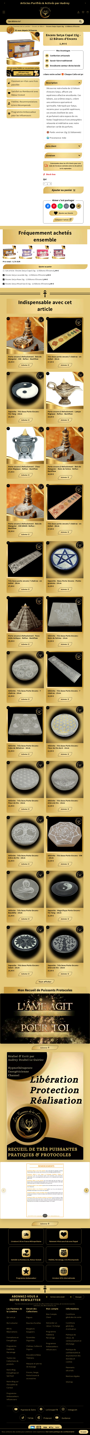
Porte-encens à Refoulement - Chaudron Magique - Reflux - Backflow (24, 467)
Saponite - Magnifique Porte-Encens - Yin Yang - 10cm (64, 911)
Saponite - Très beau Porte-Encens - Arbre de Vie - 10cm (63, 966)
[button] (4, 12)
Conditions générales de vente (73, 1315)
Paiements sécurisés (70, 1369)
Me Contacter (12, 1323)
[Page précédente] (3, 1190)
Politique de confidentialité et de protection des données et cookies (73, 1355)
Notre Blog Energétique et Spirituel (13, 1373)
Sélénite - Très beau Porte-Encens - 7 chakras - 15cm (64, 692)
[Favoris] (83, 12)
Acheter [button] (44, 1047)
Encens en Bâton (38, 26)
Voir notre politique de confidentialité (60, 1432)
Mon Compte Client (51, 1315)
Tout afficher (45, 981)
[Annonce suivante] (85, 3)
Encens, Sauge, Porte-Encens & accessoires (32, 1375)
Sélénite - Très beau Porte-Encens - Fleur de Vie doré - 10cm (63, 747)
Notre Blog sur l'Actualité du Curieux (13, 1384)
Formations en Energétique (13, 1339)
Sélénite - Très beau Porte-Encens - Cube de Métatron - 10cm (23, 747)
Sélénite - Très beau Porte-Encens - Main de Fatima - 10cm (63, 637)
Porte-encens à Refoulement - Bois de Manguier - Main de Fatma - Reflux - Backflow (64, 468)
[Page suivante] (86, 1190)
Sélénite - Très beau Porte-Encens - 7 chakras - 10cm (24, 692)
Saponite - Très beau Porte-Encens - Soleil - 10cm (24, 966)
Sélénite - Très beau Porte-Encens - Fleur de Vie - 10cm (23, 802)
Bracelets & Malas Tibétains (33, 1356)
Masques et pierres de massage (34, 1365)
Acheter (24, 365)
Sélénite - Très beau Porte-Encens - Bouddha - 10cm (23, 911)
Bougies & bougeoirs (30, 1330)
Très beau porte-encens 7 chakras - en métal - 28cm (64, 358)
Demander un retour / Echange (53, 1324)
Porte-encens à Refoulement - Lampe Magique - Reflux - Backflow (64, 413)
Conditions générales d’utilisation (71, 1326)
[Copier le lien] (78, 206)
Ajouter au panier (45, 266)
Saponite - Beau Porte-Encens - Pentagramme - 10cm (65, 582)
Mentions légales (73, 1376)
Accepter (83, 1432)
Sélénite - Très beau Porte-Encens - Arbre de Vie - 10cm (63, 802)
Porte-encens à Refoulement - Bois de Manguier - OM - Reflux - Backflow (25, 358)
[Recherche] (80, 21)
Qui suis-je (11, 1317)
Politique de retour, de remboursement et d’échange (73, 1339)
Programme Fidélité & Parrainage (11, 1349)
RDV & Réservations (12, 1330)
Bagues (29, 1317)
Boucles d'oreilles (33, 1323)
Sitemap (69, 1382)
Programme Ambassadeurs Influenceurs (13, 1396)
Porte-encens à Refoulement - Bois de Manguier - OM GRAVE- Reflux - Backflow (25, 526)
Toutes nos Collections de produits (12, 1361)
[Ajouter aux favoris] (8, 318)
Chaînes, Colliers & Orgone (34, 1347)
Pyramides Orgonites (30, 1339)
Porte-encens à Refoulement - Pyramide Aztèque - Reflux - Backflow (24, 637)
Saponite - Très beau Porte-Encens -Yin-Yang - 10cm (24, 413)
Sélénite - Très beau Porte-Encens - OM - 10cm (65, 856)
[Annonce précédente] (4, 3)
